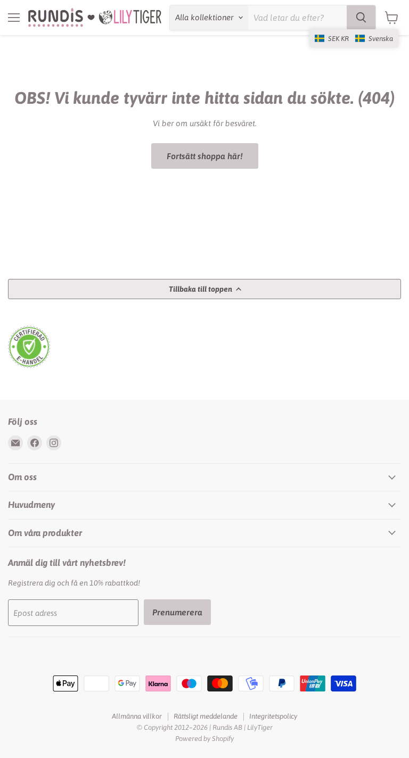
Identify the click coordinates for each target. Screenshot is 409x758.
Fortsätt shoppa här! (205, 156)
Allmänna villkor (137, 716)
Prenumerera (177, 612)
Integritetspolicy (273, 716)
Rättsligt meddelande (206, 716)
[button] (353, 38)
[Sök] (361, 17)
